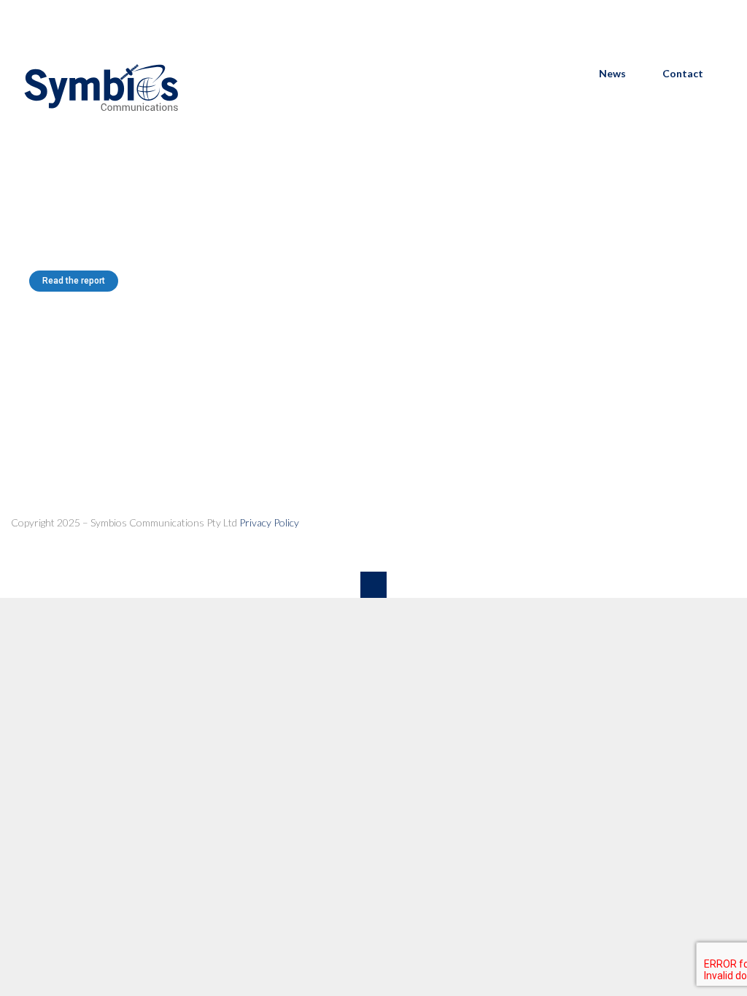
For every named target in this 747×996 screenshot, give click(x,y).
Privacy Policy (269, 522)
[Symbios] (102, 133)
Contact (682, 73)
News (612, 73)
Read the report (73, 281)
